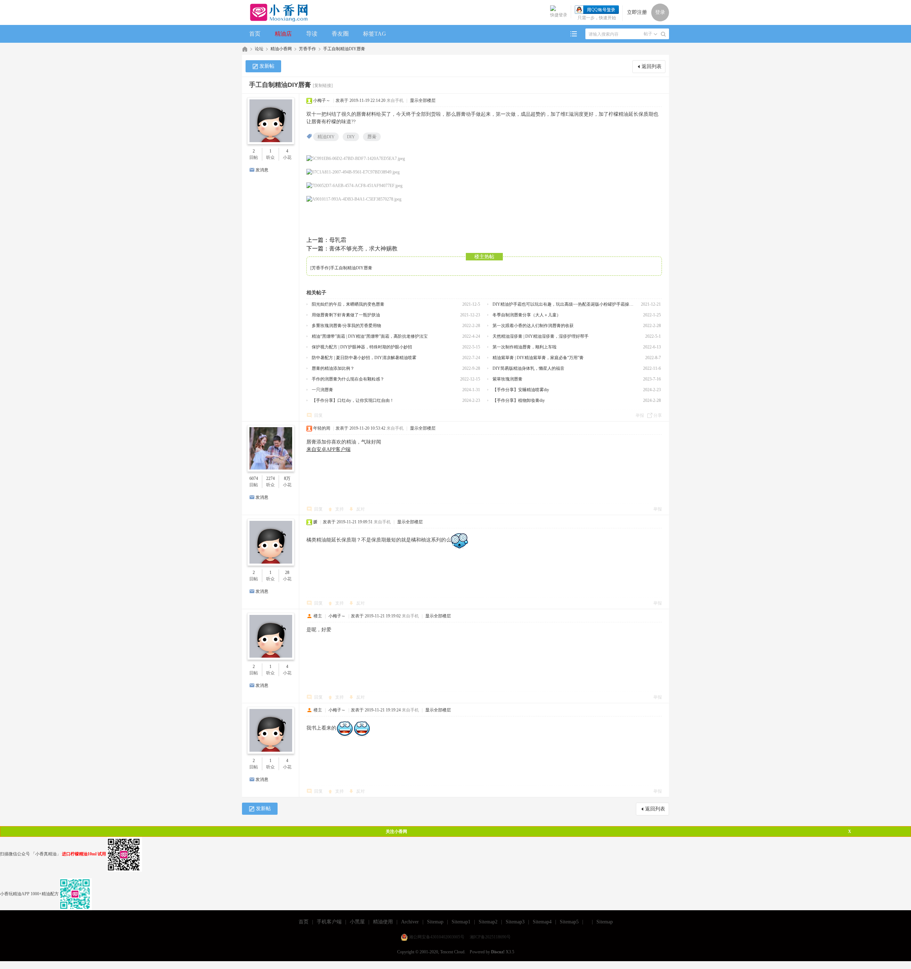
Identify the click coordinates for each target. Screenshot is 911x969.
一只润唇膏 (322, 389)
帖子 (648, 33)
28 (287, 572)
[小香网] (276, 12)
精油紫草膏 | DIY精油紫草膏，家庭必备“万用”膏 (538, 357)
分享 (657, 415)
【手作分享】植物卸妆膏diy (519, 400)
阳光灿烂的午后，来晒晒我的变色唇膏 (348, 304)
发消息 (262, 169)
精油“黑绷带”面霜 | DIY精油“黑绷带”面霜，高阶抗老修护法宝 (370, 336)
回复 (318, 415)
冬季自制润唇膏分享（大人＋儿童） (527, 314)
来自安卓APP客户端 (328, 449)
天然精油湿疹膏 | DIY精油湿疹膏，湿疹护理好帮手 (541, 336)
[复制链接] (323, 85)
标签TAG (374, 34)
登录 (660, 12)
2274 (270, 478)
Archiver (410, 921)
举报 (640, 415)
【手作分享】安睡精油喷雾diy (521, 389)
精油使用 (383, 921)
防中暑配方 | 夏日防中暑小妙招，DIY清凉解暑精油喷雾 (364, 357)
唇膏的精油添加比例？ (333, 368)
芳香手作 (307, 48)
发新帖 (266, 66)
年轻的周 (321, 428)
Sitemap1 (461, 921)
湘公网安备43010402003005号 (436, 936)
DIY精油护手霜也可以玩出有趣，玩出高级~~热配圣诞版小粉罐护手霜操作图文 (564, 304)
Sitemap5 (569, 921)
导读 (311, 34)
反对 (360, 509)
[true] (663, 34)
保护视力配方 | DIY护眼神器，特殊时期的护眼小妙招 (362, 346)
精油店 (283, 34)
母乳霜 (337, 240)
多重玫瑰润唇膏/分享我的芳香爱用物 (346, 325)
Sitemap (435, 921)
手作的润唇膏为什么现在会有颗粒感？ (348, 379)
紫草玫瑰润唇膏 (507, 379)
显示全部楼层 (423, 100)
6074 (253, 478)
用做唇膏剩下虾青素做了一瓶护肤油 (346, 314)
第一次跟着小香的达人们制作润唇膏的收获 (533, 325)
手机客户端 (329, 921)
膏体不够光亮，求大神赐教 (363, 248)
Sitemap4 (542, 921)
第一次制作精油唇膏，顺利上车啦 (525, 346)
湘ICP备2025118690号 (490, 936)
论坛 (259, 48)
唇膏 (371, 136)
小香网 (245, 49)
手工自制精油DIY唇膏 (344, 48)
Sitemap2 (488, 921)
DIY (351, 136)
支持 (340, 509)
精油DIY (326, 136)
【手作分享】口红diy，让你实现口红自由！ (353, 400)
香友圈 (340, 34)
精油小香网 (281, 48)
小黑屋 (357, 921)
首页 (254, 34)
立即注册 (637, 12)
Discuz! (498, 951)
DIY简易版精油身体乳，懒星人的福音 (528, 368)
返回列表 (652, 66)
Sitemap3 (515, 921)
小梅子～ (321, 100)
